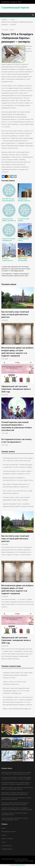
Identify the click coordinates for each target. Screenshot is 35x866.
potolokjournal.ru (20, 865)
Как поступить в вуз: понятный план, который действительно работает (15, 314)
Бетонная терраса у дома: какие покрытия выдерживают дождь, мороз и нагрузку (16, 498)
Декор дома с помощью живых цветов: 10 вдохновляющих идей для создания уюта (16, 485)
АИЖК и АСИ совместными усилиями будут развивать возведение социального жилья (17, 675)
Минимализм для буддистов (22, 709)
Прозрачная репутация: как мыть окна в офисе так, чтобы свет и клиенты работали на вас (18, 459)
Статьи (11, 30)
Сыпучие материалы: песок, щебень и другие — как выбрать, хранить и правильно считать (18, 472)
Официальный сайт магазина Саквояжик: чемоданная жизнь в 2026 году (16, 389)
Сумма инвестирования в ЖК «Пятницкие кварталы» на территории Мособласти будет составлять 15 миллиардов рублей (15, 269)
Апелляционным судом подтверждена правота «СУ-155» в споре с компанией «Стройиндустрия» (16, 690)
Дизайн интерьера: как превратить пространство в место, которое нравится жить (18, 479)
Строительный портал (15, 7)
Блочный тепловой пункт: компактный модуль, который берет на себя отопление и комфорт (18, 466)
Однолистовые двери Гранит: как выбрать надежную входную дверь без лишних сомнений (18, 505)
